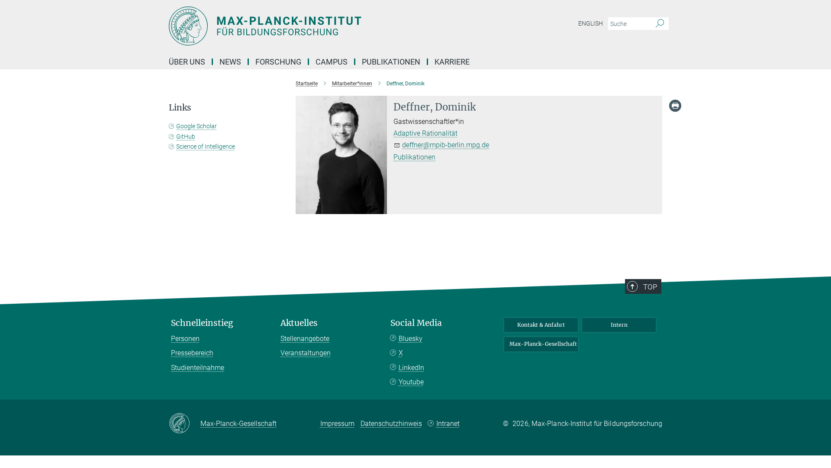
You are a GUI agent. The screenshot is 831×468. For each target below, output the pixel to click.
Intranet (448, 423)
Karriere (452, 61)
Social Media (416, 323)
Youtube (411, 382)
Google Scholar (196, 126)
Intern (619, 325)
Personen (185, 339)
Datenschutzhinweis (391, 423)
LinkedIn (411, 368)
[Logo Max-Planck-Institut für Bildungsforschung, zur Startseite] (331, 26)
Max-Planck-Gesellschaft (543, 344)
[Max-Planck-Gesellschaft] (184, 423)
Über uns (187, 61)
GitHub (185, 136)
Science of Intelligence (205, 146)
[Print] (675, 105)
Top (650, 287)
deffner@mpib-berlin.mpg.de (445, 145)
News (230, 61)
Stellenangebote (304, 339)
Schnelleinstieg (202, 323)
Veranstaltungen (305, 353)
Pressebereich (192, 353)
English (590, 23)
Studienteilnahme (197, 368)
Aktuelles (299, 323)
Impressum (337, 423)
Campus (332, 61)
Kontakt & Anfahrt (541, 325)
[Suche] (660, 24)
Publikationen (391, 61)
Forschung (278, 61)
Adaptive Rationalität (425, 133)
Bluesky (410, 339)
